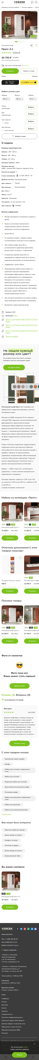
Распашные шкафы (11, 792)
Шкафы (7, 764)
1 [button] (18, 740)
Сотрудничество (7, 1014)
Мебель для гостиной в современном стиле (17, 770)
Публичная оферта (12, 336)
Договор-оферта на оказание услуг (13, 1024)
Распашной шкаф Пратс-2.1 (11, 897)
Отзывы (4, 1002)
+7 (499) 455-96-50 (11, 939)
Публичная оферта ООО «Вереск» (13, 1020)
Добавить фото (19, 686)
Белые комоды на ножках (13, 835)
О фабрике (5, 999)
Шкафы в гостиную (11, 840)
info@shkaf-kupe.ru (12, 945)
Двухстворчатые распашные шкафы (17, 787)
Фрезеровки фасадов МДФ (11, 1030)
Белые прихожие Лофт (12, 856)
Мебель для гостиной (12, 777)
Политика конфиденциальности (12, 1017)
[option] (13, 521)
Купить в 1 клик (28, 71)
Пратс (16, 316)
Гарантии (34, 76)
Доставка (5, 1005)
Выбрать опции (20, 136)
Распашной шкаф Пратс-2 (10, 527)
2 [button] (21, 740)
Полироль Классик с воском (11, 580)
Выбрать (31, 107)
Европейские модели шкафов (14, 759)
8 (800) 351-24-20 (11, 942)
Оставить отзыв (19, 743)
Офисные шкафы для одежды (15, 830)
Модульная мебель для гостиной (16, 782)
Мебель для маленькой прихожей (16, 810)
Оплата (4, 76)
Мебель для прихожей (12, 805)
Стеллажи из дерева (11, 845)
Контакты (5, 1033)
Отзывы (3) (16, 52)
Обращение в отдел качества (11, 1027)
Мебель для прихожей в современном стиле (17, 798)
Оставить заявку (14, 367)
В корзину (10, 71)
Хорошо (19, 1055)
